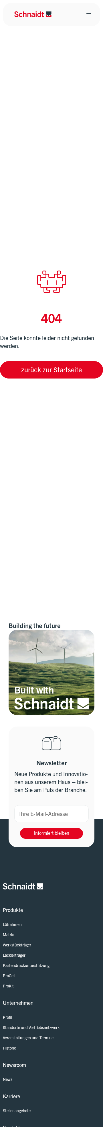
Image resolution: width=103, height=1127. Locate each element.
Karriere (11, 1096)
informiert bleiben (51, 833)
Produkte (13, 910)
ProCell (9, 975)
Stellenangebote (17, 1110)
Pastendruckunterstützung (26, 965)
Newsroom (14, 1064)
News (7, 1079)
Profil (7, 1017)
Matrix (8, 934)
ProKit (8, 985)
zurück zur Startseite (51, 369)
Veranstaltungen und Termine (28, 1037)
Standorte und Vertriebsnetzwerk (31, 1027)
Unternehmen (18, 1002)
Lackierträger (14, 955)
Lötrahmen (12, 924)
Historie (9, 1048)
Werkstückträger (17, 944)
